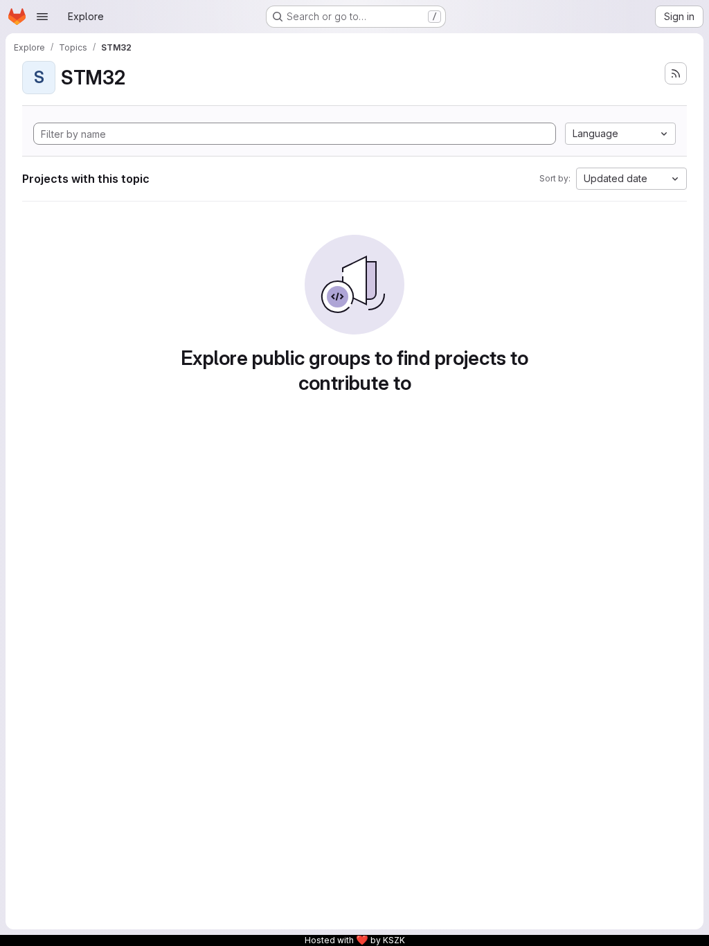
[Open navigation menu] (42, 17)
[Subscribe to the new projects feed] (676, 73)
